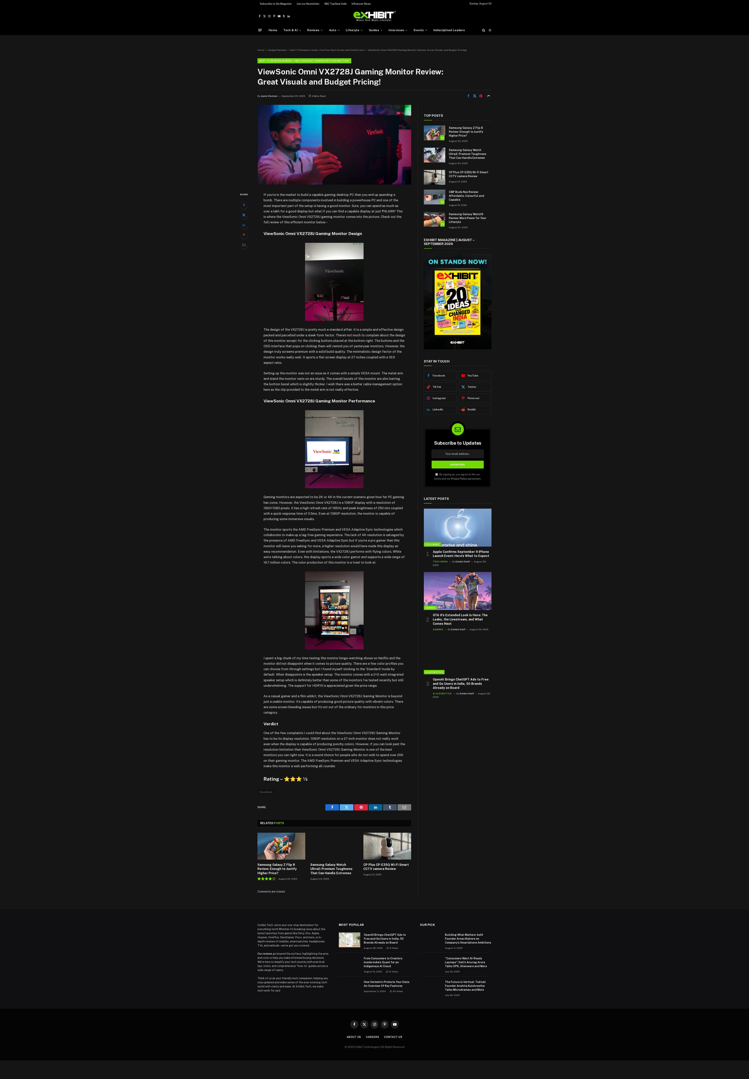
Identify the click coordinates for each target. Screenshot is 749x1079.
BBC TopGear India (336, 3)
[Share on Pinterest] (481, 96)
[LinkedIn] (244, 225)
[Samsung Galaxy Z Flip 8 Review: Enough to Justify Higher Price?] (281, 846)
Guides (374, 30)
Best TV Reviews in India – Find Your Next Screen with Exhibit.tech (327, 50)
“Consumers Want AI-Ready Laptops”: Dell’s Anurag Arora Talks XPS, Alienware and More (466, 962)
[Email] (244, 245)
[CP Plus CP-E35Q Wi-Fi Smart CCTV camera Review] (387, 846)
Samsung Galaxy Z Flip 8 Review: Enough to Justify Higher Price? (277, 869)
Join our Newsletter (308, 3)
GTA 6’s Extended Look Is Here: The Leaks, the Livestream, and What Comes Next (460, 619)
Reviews (313, 30)
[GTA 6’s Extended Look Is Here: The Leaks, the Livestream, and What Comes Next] (458, 591)
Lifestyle (352, 30)
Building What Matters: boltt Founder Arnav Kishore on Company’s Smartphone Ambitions (468, 938)
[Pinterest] (244, 235)
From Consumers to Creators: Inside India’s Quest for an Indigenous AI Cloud (383, 962)
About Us (354, 1037)
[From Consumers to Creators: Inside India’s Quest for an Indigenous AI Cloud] (349, 963)
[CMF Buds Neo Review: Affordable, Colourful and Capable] (434, 197)
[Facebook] (244, 205)
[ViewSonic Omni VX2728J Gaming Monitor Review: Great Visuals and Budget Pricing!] (334, 183)
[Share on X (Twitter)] (474, 96)
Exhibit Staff (463, 561)
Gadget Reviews (277, 50)
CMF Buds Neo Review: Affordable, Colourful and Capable (466, 195)
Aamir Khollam (269, 96)
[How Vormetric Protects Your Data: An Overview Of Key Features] (349, 987)
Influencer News (361, 3)
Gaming (430, 608)
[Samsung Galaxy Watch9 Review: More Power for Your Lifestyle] (434, 219)
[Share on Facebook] (468, 96)
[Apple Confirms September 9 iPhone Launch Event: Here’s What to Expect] (458, 528)
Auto (332, 30)
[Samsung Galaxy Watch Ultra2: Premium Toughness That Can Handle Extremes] (334, 846)
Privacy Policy (459, 478)
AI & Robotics (434, 672)
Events (419, 30)
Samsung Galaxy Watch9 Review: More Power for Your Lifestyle (467, 218)
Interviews (396, 30)
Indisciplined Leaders (449, 30)
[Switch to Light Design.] (490, 30)
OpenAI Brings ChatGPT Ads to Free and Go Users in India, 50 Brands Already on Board (461, 684)
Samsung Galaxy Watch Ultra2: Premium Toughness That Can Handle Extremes (331, 869)
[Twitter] (244, 215)
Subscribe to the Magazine (276, 3)
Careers (372, 1037)
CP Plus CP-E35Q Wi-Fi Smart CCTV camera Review (386, 867)
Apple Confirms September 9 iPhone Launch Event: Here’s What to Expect (461, 554)
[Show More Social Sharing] (488, 96)
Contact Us (393, 1037)
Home (273, 30)
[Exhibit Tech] (374, 16)
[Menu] (260, 30)
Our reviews (264, 953)
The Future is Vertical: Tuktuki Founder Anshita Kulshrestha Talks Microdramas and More (465, 985)
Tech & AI (290, 30)
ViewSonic (266, 792)
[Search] (483, 30)
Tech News (432, 544)
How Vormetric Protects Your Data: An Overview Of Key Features (387, 983)
